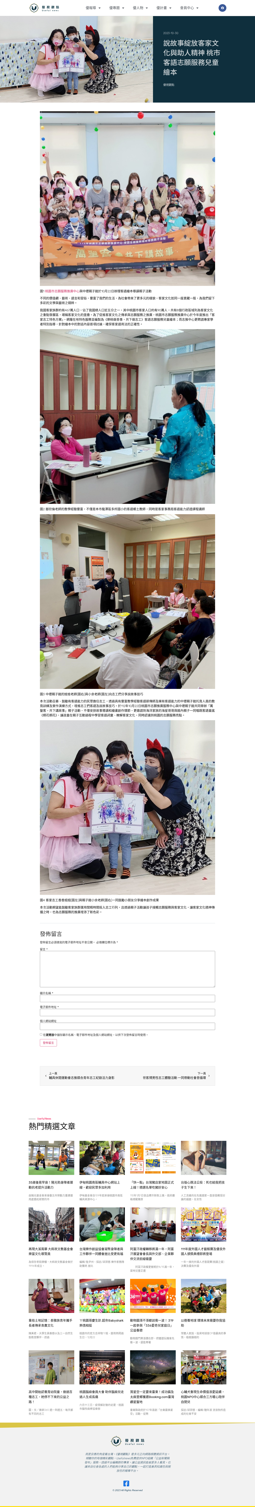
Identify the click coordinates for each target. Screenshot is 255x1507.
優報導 (91, 8)
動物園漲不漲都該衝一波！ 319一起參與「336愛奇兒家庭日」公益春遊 (151, 1325)
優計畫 (161, 8)
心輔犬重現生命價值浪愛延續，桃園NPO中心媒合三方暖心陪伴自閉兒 (203, 1397)
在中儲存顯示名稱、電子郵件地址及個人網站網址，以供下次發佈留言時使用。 (95, 1034)
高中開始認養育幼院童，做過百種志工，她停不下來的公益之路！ (50, 1397)
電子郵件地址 (49, 1007)
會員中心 (187, 8)
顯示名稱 (46, 993)
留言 (44, 949)
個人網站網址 (48, 1021)
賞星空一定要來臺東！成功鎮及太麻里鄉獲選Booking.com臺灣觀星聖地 (152, 1397)
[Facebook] (222, 8)
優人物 (138, 8)
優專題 (114, 8)
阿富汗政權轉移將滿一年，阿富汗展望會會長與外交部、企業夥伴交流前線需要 (152, 1254)
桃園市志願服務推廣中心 (62, 291)
